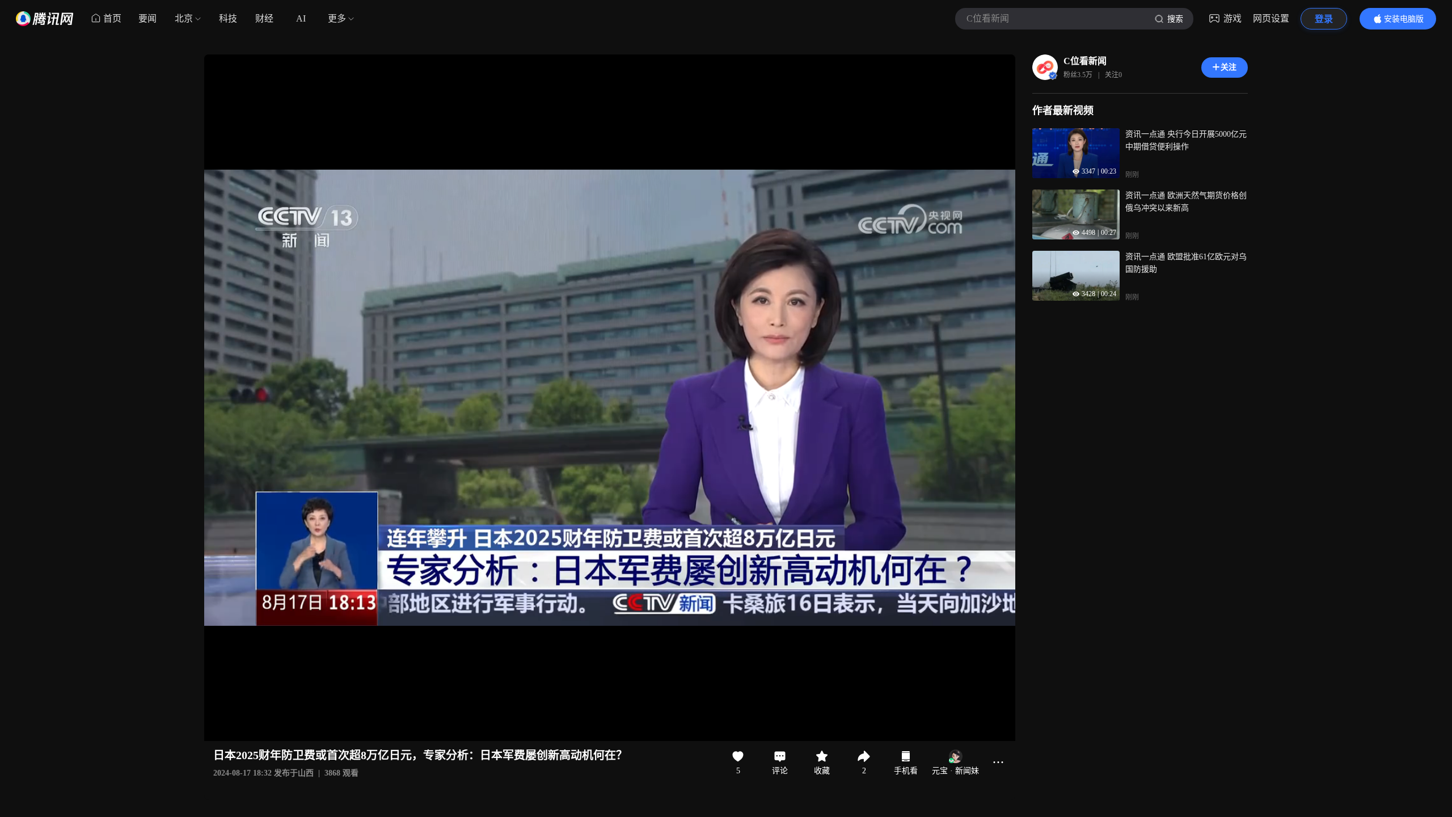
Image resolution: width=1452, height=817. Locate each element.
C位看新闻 (1085, 61)
